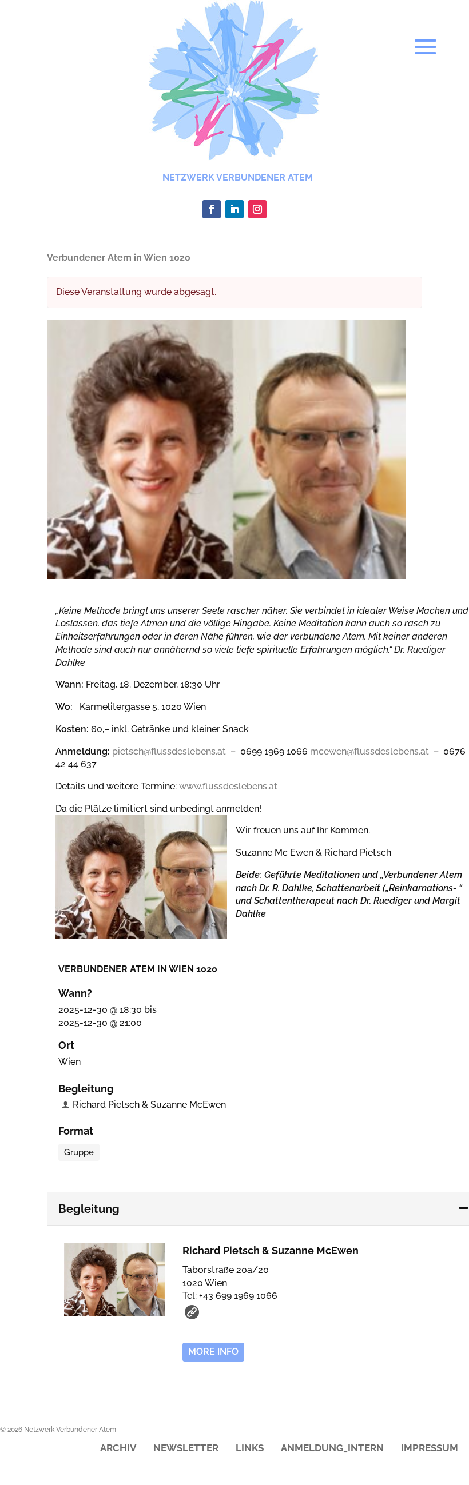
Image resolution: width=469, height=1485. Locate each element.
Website (192, 1312)
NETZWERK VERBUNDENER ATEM (237, 177)
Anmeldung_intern (332, 1449)
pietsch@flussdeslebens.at (169, 751)
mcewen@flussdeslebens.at (369, 751)
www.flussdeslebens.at (228, 786)
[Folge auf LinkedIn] (234, 209)
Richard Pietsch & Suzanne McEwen (149, 1104)
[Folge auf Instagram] (257, 209)
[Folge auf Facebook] (211, 209)
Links (250, 1449)
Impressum (429, 1449)
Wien (69, 1061)
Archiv (118, 1449)
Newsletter (185, 1449)
